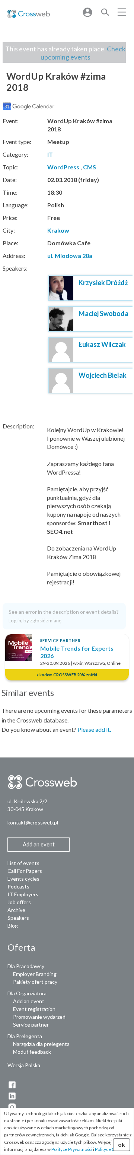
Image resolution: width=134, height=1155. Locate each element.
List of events (23, 863)
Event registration (34, 1009)
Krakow (58, 230)
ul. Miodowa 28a (69, 255)
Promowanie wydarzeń (39, 1017)
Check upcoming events (83, 53)
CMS (89, 166)
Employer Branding (35, 974)
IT (50, 154)
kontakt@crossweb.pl (32, 822)
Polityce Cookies (111, 1149)
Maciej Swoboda (103, 313)
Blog (12, 925)
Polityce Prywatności (71, 1149)
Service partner (31, 1024)
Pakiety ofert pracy (35, 982)
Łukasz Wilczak (102, 344)
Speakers (18, 918)
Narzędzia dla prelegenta (41, 1044)
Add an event (28, 1001)
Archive (16, 910)
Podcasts (18, 886)
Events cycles (23, 878)
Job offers (19, 902)
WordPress (63, 166)
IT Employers (22, 894)
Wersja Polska (23, 1065)
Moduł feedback (32, 1052)
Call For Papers (24, 871)
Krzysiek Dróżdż (103, 282)
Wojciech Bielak (103, 375)
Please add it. (94, 729)
